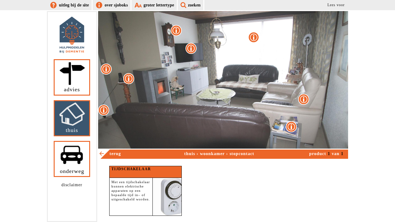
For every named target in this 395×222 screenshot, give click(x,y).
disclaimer (71, 185)
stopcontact (242, 153)
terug (115, 153)
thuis (189, 153)
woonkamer (212, 153)
